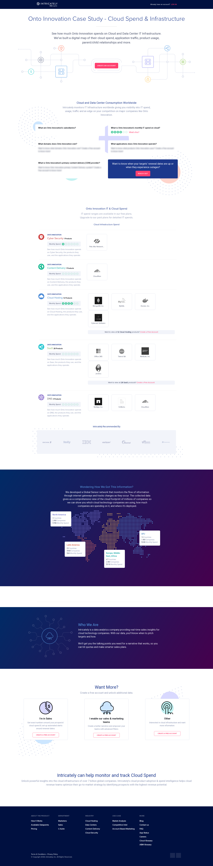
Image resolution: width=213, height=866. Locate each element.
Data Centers (91, 825)
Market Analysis (119, 821)
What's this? (134, 132)
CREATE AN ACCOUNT (106, 66)
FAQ (141, 829)
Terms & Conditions (38, 854)
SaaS (50, 348)
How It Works (36, 821)
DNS (50, 399)
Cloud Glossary (146, 841)
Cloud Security (91, 833)
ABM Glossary (145, 845)
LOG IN (174, 4)
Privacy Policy (52, 854)
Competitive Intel (119, 825)
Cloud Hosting (55, 298)
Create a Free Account (149, 332)
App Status (144, 833)
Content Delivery (56, 268)
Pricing (34, 829)
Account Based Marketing (123, 829)
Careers (143, 837)
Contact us (144, 825)
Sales (60, 825)
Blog (141, 821)
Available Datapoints (40, 825)
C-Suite (61, 829)
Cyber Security (55, 238)
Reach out (143, 173)
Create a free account (45, 735)
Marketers (62, 821)
